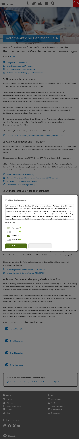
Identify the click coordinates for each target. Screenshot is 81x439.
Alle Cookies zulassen (16, 246)
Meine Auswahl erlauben (40, 246)
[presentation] (20, 228)
